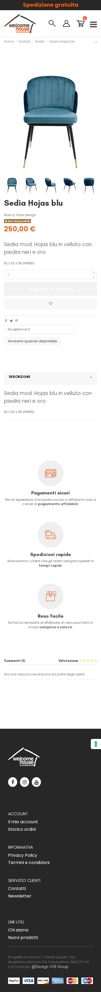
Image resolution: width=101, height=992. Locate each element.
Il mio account (23, 822)
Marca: (10, 215)
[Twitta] (11, 320)
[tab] (50, 378)
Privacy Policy (22, 855)
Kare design (26, 215)
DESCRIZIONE (19, 377)
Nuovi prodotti (23, 937)
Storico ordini (22, 829)
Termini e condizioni (29, 862)
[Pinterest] (16, 320)
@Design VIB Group (50, 966)
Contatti (17, 888)
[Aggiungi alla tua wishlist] (50, 303)
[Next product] (96, 42)
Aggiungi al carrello (50, 288)
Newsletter (20, 896)
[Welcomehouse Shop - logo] (20, 23)
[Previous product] (95, 42)
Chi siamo (18, 930)
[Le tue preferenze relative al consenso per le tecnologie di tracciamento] (96, 744)
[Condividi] (6, 320)
